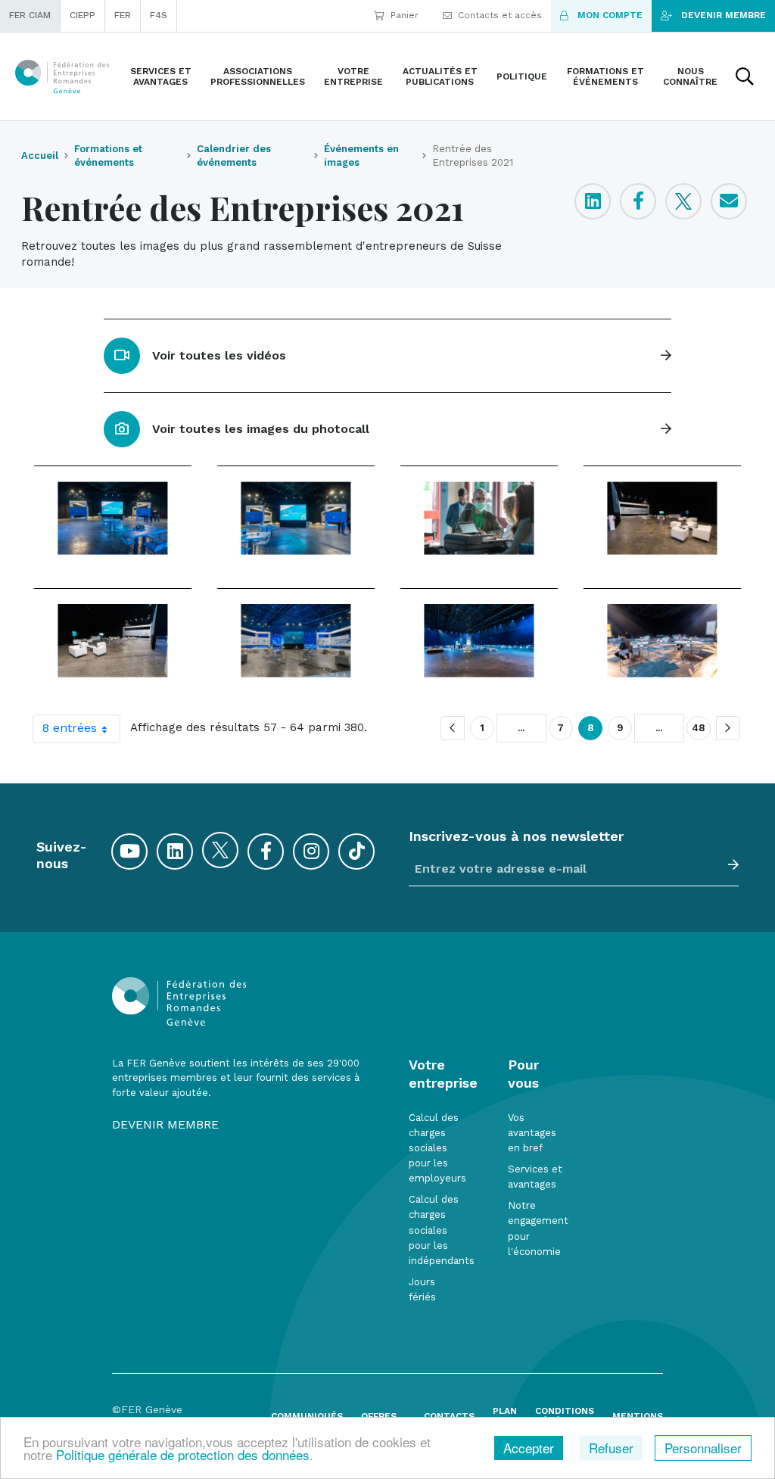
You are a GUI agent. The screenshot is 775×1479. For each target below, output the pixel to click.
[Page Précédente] (452, 728)
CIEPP (82, 15)
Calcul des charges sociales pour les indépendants (442, 1230)
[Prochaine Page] (728, 728)
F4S (158, 15)
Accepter (528, 1447)
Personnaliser (703, 1447)
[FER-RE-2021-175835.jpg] (662, 640)
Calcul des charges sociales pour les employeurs (437, 1148)
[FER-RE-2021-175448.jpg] (113, 517)
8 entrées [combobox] (69, 728)
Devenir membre (723, 15)
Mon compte (610, 15)
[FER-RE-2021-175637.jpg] (296, 640)
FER (122, 15)
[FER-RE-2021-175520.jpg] (296, 517)
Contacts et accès (500, 15)
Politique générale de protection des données (183, 1454)
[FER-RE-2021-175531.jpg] (479, 517)
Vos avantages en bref (532, 1133)
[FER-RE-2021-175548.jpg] (662, 517)
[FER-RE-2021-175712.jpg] (479, 640)
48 (698, 727)
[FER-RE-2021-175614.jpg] (113, 640)
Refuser (611, 1447)
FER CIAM (30, 15)
